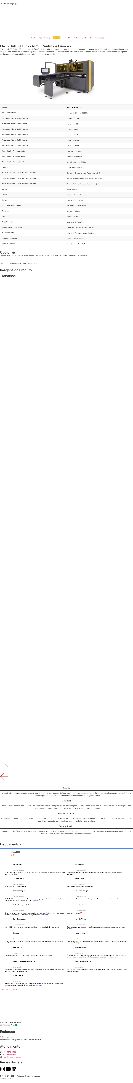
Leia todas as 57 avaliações (10, 989)
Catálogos (47, 38)
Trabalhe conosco (97, 38)
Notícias (77, 38)
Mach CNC (15, 852)
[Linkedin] (14, 1069)
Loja (56, 38)
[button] (66, 767)
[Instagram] (2, 1069)
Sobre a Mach (67, 38)
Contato (85, 38)
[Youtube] (8, 1069)
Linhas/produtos (35, 38)
